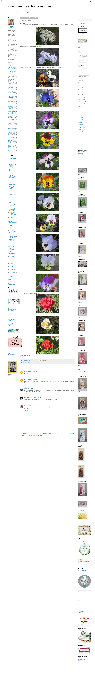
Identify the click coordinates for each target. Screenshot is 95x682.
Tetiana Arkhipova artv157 (12, 27)
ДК (14, 75)
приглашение (10, 106)
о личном (14, 96)
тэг (10, 124)
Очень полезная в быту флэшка (13, 237)
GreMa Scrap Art (27, 397)
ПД (14, 100)
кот (14, 91)
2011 (80, 94)
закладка (15, 81)
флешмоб (15, 128)
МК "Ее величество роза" (13, 222)
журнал (14, 77)
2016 (80, 85)
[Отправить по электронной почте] (39, 360)
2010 (80, 131)
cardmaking (11, 137)
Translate (83, 23)
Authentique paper (13, 204)
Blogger (53, 671)
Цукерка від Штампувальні (83, 109)
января (82, 129)
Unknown (26, 371)
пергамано (10, 101)
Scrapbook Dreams (13, 270)
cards (10, 139)
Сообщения (82, 74)
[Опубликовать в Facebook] (44, 360)
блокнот (15, 68)
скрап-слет (10, 116)
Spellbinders (10, 150)
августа (82, 103)
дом (9, 77)
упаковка (14, 124)
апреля (82, 124)
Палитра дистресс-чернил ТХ (12, 231)
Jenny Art (11, 263)
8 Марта (10, 67)
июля (81, 104)
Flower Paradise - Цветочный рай (28, 6)
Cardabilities (10, 135)
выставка (10, 73)
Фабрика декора (11, 125)
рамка (15, 108)
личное (14, 92)
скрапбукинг (12, 118)
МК (14, 93)
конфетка (10, 89)
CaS (9, 140)
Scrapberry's (10, 147)
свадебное (10, 113)
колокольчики (10, 87)
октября (82, 99)
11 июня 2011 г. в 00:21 (36, 397)
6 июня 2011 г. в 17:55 (32, 379)
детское (10, 75)
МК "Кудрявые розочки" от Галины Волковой (13, 213)
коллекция (10, 86)
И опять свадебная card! (83, 113)
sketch (10, 149)
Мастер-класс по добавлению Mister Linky (12, 227)
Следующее (23, 433)
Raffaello (82, 115)
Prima (14, 146)
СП (13, 119)
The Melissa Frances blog (12, 235)
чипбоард (13, 132)
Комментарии (83, 76)
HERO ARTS (11, 216)
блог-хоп (9, 68)
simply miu (11, 256)
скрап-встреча (11, 114)
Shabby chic (11, 205)
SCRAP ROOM (12, 161)
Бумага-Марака (12, 275)
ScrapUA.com (12, 269)
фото (12, 129)
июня (81, 106)
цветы (30, 362)
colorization (15, 141)
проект (16, 106)
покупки (13, 102)
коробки (10, 91)
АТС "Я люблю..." (12, 173)
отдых (10, 98)
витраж (13, 72)
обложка (10, 97)
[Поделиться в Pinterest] (45, 360)
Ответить (26, 375)
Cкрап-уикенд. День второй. (12, 170)
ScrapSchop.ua (12, 267)
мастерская (10, 93)
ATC (14, 134)
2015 (80, 87)
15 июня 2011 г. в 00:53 (36, 405)
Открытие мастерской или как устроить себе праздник (13, 177)
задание (11, 79)
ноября (82, 97)
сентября (82, 101)
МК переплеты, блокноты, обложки (12, 244)
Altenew (9, 134)
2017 (80, 84)
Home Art (11, 261)
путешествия (12, 107)
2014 (80, 89)
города (14, 73)
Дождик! (81, 117)
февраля (82, 127)
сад (28, 362)
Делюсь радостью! (13, 194)
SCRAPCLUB (12, 266)
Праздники (10, 105)
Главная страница (47, 433)
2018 (80, 82)
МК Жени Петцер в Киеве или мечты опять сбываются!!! (13, 183)
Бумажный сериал (13, 69)
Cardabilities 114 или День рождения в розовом (12, 166)
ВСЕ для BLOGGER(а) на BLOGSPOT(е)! (12, 253)
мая (81, 122)
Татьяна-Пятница (27, 405)
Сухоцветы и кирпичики (12, 191)
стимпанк (9, 123)
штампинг (14, 133)
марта (81, 126)
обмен (16, 97)
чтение (9, 133)
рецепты (15, 111)
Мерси (25, 388)
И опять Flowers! (82, 120)
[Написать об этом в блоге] (41, 360)
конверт (10, 88)
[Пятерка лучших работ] (82, 660)
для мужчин (11, 76)
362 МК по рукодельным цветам (12, 240)
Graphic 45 (11, 210)
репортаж (10, 111)
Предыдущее (71, 433)
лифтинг (9, 92)
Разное (25, 362)
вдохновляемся (13, 71)
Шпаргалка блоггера (11, 220)
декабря (82, 96)
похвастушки (10, 103)
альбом (14, 67)
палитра (15, 98)
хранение (10, 130)
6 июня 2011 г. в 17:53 (32, 371)
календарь (10, 83)
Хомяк (10, 279)
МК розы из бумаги (11, 225)
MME (10, 202)
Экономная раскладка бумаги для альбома (13, 208)
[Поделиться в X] (42, 360)
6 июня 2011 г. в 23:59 (31, 388)
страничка (15, 123)
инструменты (13, 82)
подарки (15, 101)
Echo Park (11, 201)
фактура (9, 128)
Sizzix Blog (11, 217)
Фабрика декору (11, 127)
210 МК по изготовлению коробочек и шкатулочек (12, 248)
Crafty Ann (12, 142)
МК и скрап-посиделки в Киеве (11, 187)
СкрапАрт (11, 276)
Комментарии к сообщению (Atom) (34, 435)
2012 (80, 92)
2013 (80, 91)
